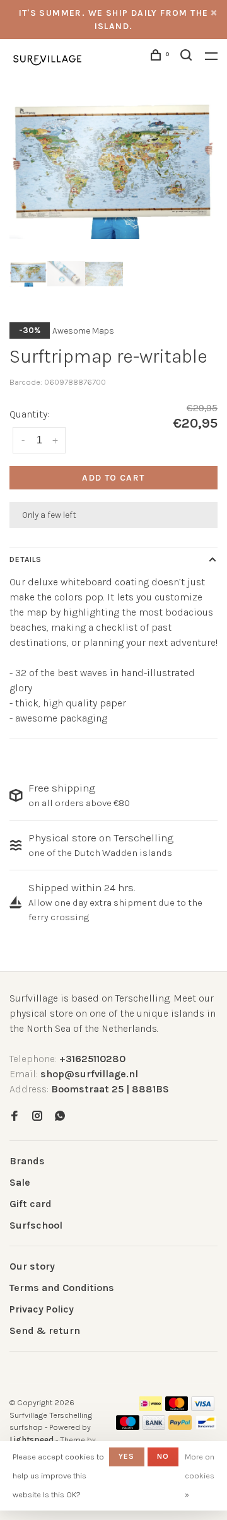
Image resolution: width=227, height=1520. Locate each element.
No (163, 1456)
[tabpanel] (113, 168)
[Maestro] (127, 1426)
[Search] (187, 57)
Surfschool (35, 1225)
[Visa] (202, 1407)
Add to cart (113, 477)
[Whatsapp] (60, 1117)
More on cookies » (199, 1475)
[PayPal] (180, 1426)
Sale (19, 1182)
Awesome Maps (83, 330)
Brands (27, 1161)
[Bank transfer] (154, 1426)
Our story (32, 1266)
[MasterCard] (177, 1407)
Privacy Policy (41, 1309)
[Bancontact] (206, 1426)
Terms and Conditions (61, 1288)
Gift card (30, 1204)
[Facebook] (14, 1117)
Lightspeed (31, 1439)
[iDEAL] (150, 1407)
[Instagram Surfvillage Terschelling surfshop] (37, 1117)
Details (25, 559)
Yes (127, 1456)
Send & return (44, 1330)
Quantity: (29, 414)
